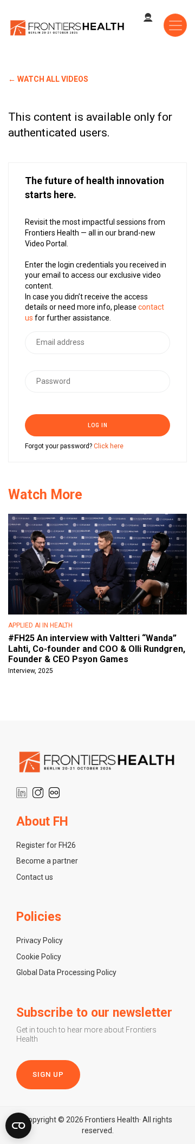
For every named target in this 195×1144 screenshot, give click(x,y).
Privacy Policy (39, 940)
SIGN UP (48, 1074)
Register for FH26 (46, 845)
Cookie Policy (38, 956)
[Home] (67, 27)
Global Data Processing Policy (66, 972)
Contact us (34, 877)
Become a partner (47, 861)
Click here (108, 446)
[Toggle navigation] (175, 25)
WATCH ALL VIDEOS (52, 79)
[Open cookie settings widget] (18, 1126)
